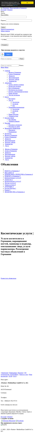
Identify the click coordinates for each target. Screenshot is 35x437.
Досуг (7, 146)
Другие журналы (14, 95)
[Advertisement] (17, 212)
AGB (10, 376)
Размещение (13, 132)
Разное (7, 190)
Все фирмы (12, 119)
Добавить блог (13, 116)
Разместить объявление (8, 278)
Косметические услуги (13, 181)
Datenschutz (13, 373)
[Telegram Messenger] (8, 421)
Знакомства (13, 81)
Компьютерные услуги (13, 178)
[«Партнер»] (5, 8)
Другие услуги (10, 183)
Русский (3, 10)
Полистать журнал (15, 86)
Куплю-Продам (10, 188)
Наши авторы (13, 93)
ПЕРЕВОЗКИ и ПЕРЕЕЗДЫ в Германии (19, 174)
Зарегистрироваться (7, 29)
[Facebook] (20, 421)
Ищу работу (9, 172)
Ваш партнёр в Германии (18, 8)
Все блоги (12, 98)
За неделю (15, 102)
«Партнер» (8, 83)
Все (13, 105)
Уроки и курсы (10, 185)
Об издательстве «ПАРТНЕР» (13, 373)
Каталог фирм (9, 118)
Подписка (8, 133)
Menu (2, 67)
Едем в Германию (14, 74)
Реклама (7, 123)
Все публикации (14, 88)
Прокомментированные (16, 107)
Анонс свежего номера (16, 84)
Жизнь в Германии (15, 72)
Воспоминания (14, 77)
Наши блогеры (13, 114)
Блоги (7, 97)
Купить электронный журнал (18, 91)
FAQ (14, 376)
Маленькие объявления (12, 128)
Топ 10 (11, 100)
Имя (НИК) (4, 15)
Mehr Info (15, 5)
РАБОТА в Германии (12, 171)
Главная (7, 70)
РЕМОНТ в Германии (12, 176)
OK (27, 2)
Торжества (9, 179)
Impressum (4, 373)
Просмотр (12, 130)
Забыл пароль (5, 31)
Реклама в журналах (15, 125)
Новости (12, 76)
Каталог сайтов (14, 79)
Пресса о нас (24, 374)
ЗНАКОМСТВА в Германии (15, 192)
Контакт (20, 373)
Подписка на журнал (15, 90)
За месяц (15, 104)
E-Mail (3, 39)
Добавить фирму (14, 121)
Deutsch (9, 10)
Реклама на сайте (14, 126)
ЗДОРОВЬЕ (9, 186)
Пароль (3, 20)
